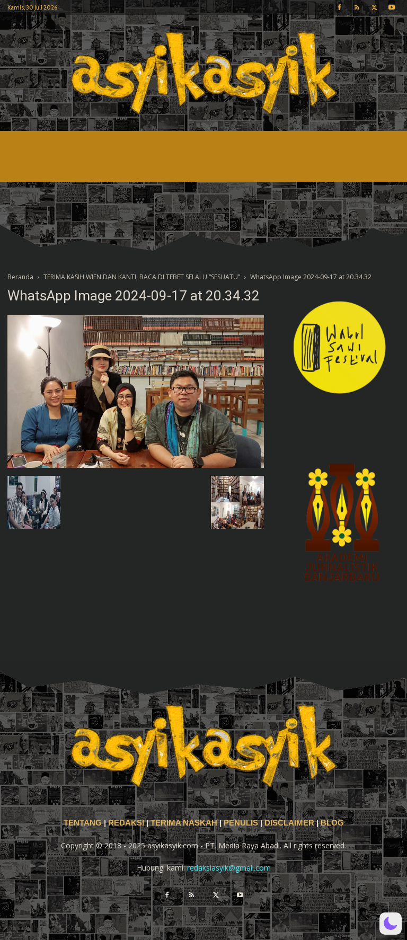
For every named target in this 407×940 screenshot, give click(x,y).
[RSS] (357, 7)
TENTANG (84, 823)
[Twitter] (374, 7)
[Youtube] (392, 7)
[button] (390, 923)
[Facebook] (339, 7)
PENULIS (242, 823)
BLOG (332, 823)
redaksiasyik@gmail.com (229, 868)
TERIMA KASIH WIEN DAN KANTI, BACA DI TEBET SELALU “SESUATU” (141, 276)
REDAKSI (126, 823)
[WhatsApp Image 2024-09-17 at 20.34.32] (135, 464)
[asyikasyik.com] (203, 73)
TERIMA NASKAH (185, 823)
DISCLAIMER (289, 823)
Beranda (20, 276)
